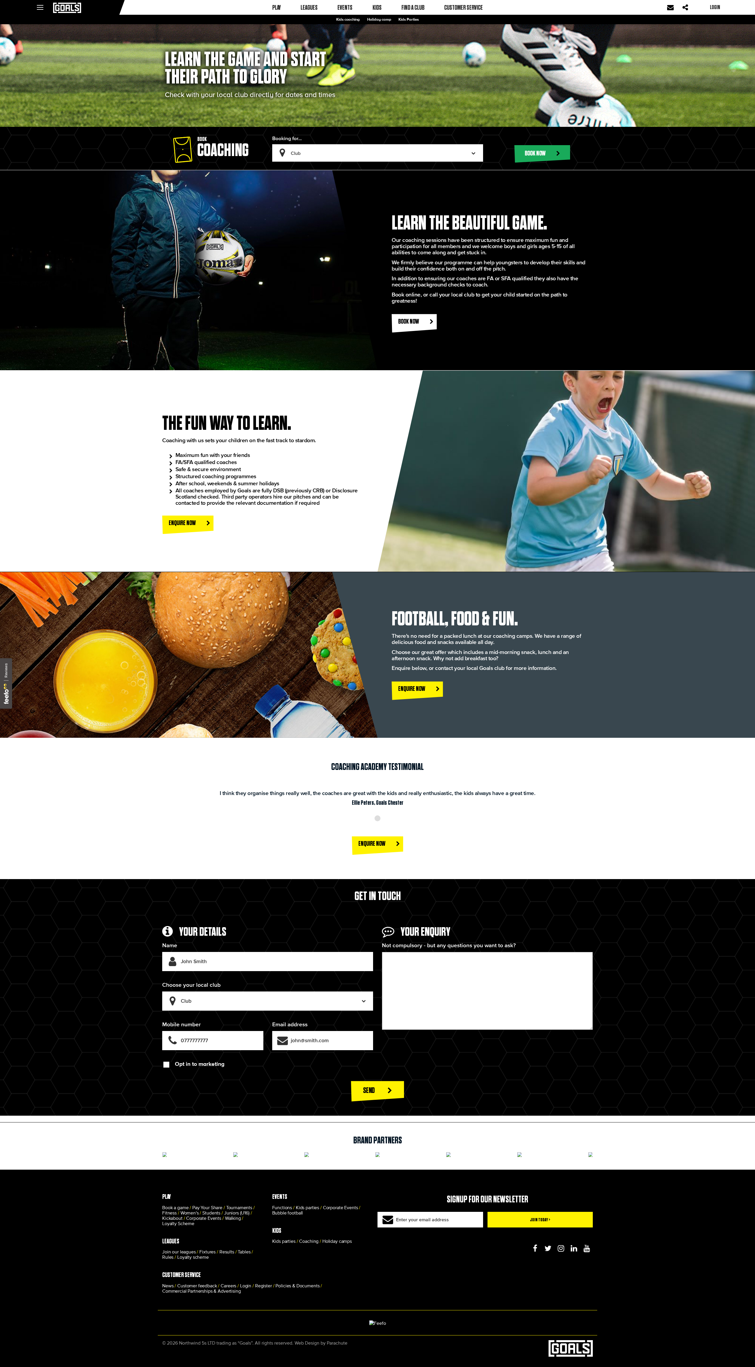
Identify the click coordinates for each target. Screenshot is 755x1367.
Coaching (309, 1241)
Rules (167, 1257)
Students (211, 1213)
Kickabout (172, 1218)
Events (344, 7)
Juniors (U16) (237, 1213)
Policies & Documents (297, 1286)
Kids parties (307, 1207)
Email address (290, 1024)
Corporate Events (203, 1218)
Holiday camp (379, 19)
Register (263, 1286)
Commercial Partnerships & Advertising (201, 1291)
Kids (377, 7)
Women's (189, 1213)
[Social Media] (535, 1248)
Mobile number (181, 1024)
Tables (244, 1252)
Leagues (309, 7)
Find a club (412, 7)
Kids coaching (348, 19)
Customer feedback (197, 1286)
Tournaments (239, 1207)
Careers (228, 1286)
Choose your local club (191, 985)
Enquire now (183, 522)
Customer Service (463, 7)
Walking (233, 1218)
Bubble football (287, 1213)
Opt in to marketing (199, 1064)
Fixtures (207, 1252)
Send (369, 1090)
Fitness (169, 1213)
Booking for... (287, 138)
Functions (282, 1207)
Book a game (175, 1207)
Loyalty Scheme (178, 1223)
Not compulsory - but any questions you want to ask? (449, 945)
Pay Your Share (207, 1207)
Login (245, 1286)
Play (276, 7)
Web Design (307, 1342)
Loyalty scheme (193, 1257)
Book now (535, 153)
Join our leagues (179, 1252)
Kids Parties (408, 19)
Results (226, 1252)
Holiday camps (337, 1241)
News (167, 1286)
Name (169, 945)
